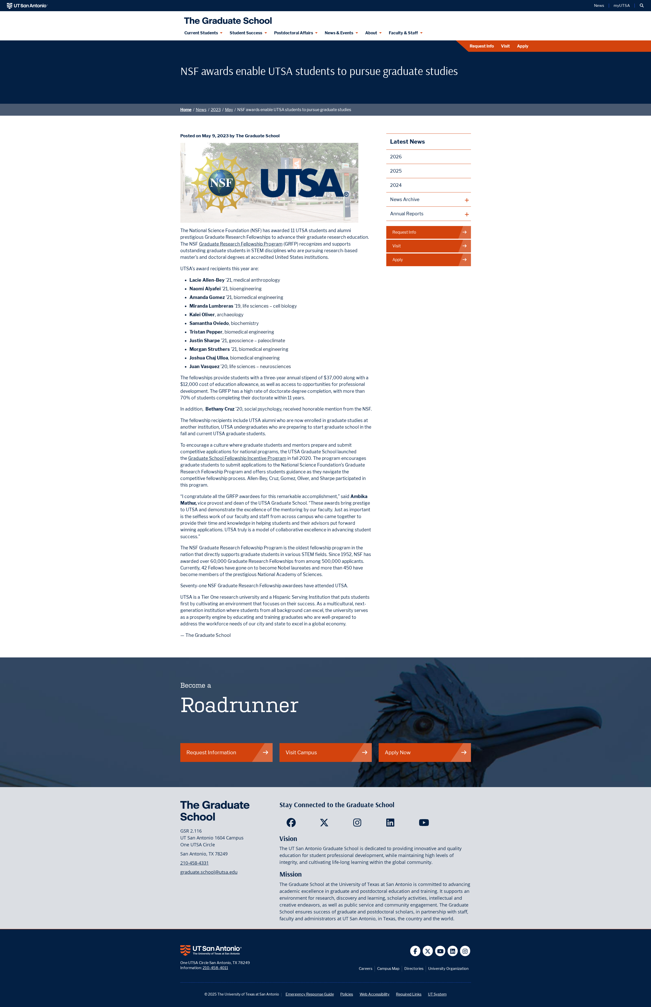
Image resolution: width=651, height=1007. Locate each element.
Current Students (201, 33)
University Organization (448, 968)
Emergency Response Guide (310, 994)
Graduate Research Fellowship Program (241, 244)
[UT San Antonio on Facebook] (415, 951)
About (371, 33)
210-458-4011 (215, 968)
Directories (413, 968)
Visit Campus (301, 752)
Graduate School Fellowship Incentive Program (237, 458)
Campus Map (388, 968)
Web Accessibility (375, 994)
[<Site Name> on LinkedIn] (391, 824)
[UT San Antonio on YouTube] (440, 951)
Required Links (408, 994)
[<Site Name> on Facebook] (292, 824)
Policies (346, 994)
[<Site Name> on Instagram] (358, 824)
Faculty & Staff (403, 33)
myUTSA (622, 6)
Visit (505, 46)
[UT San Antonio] (27, 5)
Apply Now (398, 752)
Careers (365, 968)
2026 (396, 156)
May (229, 109)
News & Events (339, 33)
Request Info (482, 46)
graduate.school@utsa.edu (209, 872)
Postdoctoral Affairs (293, 33)
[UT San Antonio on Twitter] (428, 951)
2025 (396, 171)
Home (185, 109)
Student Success (246, 33)
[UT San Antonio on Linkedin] (453, 951)
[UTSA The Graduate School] (226, 18)
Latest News (407, 141)
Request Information (211, 752)
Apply (522, 46)
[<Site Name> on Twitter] (325, 824)
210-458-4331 (194, 863)
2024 (396, 185)
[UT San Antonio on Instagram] (465, 951)
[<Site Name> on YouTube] (424, 824)
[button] (641, 6)
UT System (437, 994)
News (599, 6)
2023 (216, 109)
